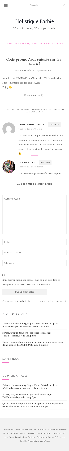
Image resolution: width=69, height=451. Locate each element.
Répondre (54, 125)
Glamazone (45, 70)
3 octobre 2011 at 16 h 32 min (30, 166)
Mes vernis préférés (17, 301)
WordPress (45, 441)
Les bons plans (53, 43)
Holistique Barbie (34, 21)
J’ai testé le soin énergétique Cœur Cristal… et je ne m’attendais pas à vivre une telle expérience (30, 325)
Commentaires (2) (33, 95)
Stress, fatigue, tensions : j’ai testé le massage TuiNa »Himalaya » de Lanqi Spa (27, 334)
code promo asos (31, 124)
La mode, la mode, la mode (23, 43)
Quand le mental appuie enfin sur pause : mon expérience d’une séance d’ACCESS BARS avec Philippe (32, 343)
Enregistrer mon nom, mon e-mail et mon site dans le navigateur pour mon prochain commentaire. (31, 282)
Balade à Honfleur (52, 301)
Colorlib (23, 441)
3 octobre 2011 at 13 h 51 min (30, 129)
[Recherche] (64, 5)
